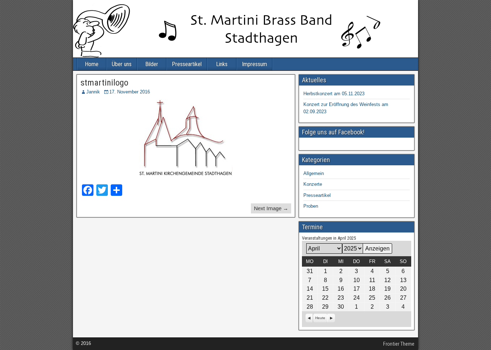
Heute (320, 318)
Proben (310, 206)
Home (91, 64)
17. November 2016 (129, 92)
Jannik (93, 92)
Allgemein (313, 173)
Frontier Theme (398, 344)
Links (222, 64)
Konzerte (312, 184)
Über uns (122, 64)
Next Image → (271, 208)
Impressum (254, 64)
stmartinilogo (104, 83)
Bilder (151, 64)
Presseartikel (187, 64)
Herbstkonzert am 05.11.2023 (333, 93)
